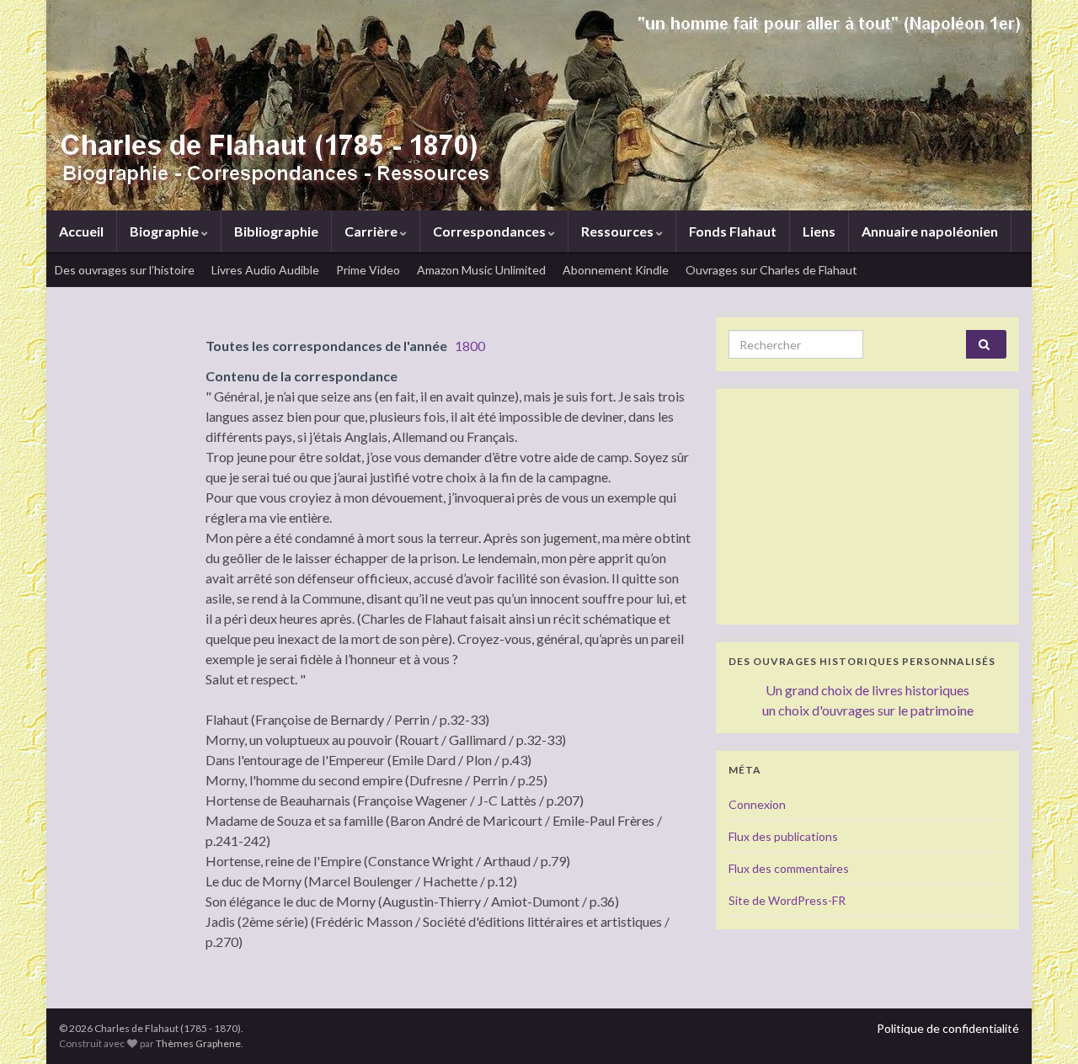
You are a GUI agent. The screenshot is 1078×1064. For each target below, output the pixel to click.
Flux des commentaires (788, 868)
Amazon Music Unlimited (481, 270)
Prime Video (368, 270)
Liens (819, 231)
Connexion (757, 804)
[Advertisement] (867, 507)
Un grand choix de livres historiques (867, 690)
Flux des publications (783, 836)
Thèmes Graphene (198, 1043)
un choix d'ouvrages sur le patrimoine (868, 710)
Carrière (372, 231)
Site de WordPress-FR (787, 900)
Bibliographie (276, 231)
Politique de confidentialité (948, 1028)
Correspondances (490, 231)
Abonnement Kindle (616, 270)
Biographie (165, 231)
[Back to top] (1040, 1026)
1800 (470, 346)
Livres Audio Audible (265, 270)
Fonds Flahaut (732, 231)
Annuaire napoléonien (930, 231)
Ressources (618, 231)
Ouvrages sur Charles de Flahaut (771, 270)
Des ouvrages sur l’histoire (125, 270)
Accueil (81, 231)
